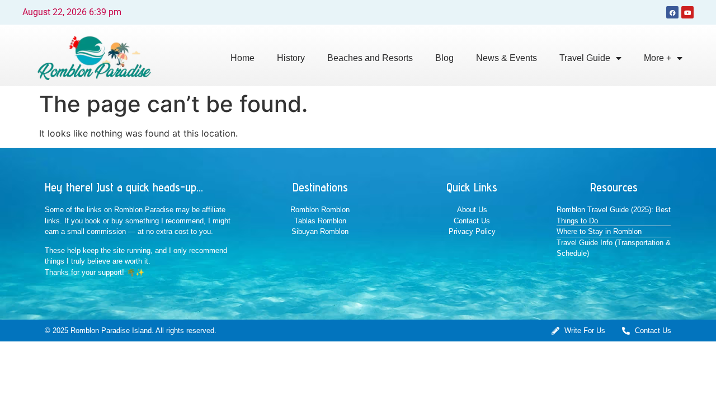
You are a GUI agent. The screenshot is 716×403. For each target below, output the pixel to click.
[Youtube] (687, 12)
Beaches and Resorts (370, 58)
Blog (444, 58)
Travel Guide (584, 58)
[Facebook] (672, 12)
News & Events (506, 58)
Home (242, 58)
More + (657, 58)
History (291, 58)
